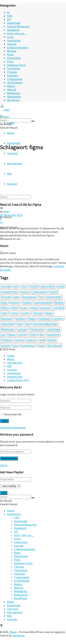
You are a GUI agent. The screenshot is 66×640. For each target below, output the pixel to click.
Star (24, 286)
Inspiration (14, 40)
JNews (13, 632)
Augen (12, 334)
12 (1, 222)
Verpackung (29, 297)
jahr (16, 286)
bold (15, 307)
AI (8, 12)
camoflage (53, 329)
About (10, 133)
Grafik (33, 286)
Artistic (25, 291)
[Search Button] (1, 207)
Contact (12, 369)
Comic (14, 313)
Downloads (13, 23)
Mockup (11, 51)
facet (4, 302)
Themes (12, 72)
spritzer (22, 329)
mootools (45, 318)
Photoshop (14, 58)
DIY (9, 19)
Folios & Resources (18, 26)
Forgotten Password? (13, 427)
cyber (4, 313)
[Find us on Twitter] (1, 625)
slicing (23, 334)
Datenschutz (15, 376)
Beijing (59, 302)
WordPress (20, 598)
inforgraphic (53, 297)
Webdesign (13, 93)
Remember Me (13, 414)
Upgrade (6, 286)
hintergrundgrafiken (45, 323)
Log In (4, 465)
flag (27, 323)
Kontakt (12, 619)
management (9, 291)
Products (6, 339)
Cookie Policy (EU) (18, 380)
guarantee (53, 334)
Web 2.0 (11, 89)
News (10, 54)
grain (61, 286)
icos (15, 345)
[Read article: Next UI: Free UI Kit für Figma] (33, 176)
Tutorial (37, 313)
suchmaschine (43, 302)
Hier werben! (14, 362)
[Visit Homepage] (12, 109)
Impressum (14, 373)
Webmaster (14, 96)
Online (52, 339)
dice (41, 334)
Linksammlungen (17, 47)
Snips (41, 345)
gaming (45, 307)
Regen (49, 313)
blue (19, 323)
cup (3, 334)
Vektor (11, 86)
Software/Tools (16, 65)
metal (33, 307)
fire (41, 297)
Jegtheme (18, 635)
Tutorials (12, 75)
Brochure (6, 318)
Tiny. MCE (58, 307)
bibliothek (7, 323)
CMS (9, 16)
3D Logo (6, 297)
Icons (10, 37)
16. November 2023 (11, 215)
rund (42, 339)
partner (19, 339)
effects (5, 307)
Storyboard (54, 345)
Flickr (33, 334)
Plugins (27, 302)
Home (10, 355)
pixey (6, 211)
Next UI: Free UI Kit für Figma (20, 204)
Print (10, 61)
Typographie (14, 79)
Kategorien (14, 514)
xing (16, 297)
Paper (32, 318)
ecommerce (28, 345)
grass (24, 307)
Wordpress (13, 100)
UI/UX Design (15, 82)
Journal (11, 44)
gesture (15, 302)
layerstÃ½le (47, 286)
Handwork (13, 30)
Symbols (20, 318)
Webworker (8, 329)
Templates (13, 68)
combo (25, 313)
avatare (31, 339)
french (54, 291)
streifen (58, 318)
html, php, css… (17, 33)
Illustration (40, 291)
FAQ (9, 366)
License (5, 345)
